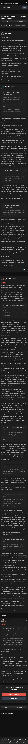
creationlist (7, 25)
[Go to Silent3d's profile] (2, 87)
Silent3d (7, 86)
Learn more (3, 2)
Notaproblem (6, 630)
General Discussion (20, 25)
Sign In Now (14, 698)
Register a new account (14, 694)
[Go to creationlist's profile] (2, 26)
